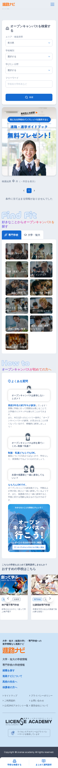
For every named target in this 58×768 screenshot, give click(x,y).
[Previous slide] (8, 598)
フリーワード (12, 77)
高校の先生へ (9, 681)
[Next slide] (50, 598)
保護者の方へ (9, 687)
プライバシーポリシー (42, 695)
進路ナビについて (12, 676)
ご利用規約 (9, 700)
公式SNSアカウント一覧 (16, 705)
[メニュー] (52, 4)
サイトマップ (10, 695)
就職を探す (8, 670)
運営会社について (39, 705)
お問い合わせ (37, 700)
